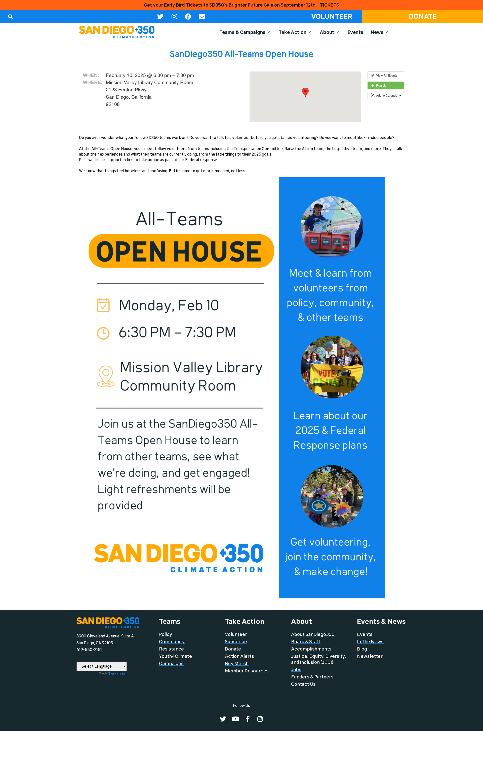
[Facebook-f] (248, 719)
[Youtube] (235, 719)
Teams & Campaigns (242, 32)
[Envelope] (202, 16)
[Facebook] (188, 16)
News (377, 32)
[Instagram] (174, 16)
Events (355, 32)
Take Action (292, 32)
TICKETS (329, 5)
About (327, 32)
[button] (10, 16)
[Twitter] (160, 16)
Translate (117, 674)
